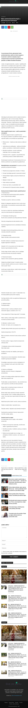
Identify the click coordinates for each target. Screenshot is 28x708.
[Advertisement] (14, 41)
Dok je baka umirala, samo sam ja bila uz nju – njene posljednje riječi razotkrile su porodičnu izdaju (18, 489)
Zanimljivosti (6, 5)
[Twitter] (5, 27)
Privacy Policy (11, 702)
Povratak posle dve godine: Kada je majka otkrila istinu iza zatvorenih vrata (17, 515)
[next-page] (4, 520)
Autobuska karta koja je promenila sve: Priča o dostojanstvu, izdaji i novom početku (18, 502)
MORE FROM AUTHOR (17, 475)
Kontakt (16, 702)
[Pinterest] (9, 27)
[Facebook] (2, 27)
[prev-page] (2, 520)
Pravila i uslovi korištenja (14, 704)
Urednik (3, 22)
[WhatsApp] (12, 27)
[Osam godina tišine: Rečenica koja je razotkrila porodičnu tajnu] (4, 495)
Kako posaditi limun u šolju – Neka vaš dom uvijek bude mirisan (20, 469)
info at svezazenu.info (17, 695)
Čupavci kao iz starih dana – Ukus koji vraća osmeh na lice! (7, 469)
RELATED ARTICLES (6, 475)
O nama (20, 702)
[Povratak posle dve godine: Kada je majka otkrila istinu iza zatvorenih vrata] (4, 515)
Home (2, 5)
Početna (6, 702)
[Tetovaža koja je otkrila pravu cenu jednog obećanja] (4, 508)
